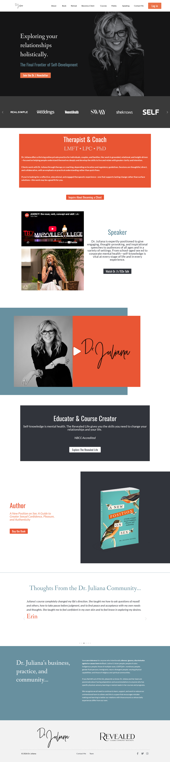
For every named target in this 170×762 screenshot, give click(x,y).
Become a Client (88, 6)
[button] (2, 112)
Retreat (74, 6)
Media (113, 6)
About (53, 6)
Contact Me (139, 6)
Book (64, 6)
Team (92, 753)
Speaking (125, 6)
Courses (103, 6)
